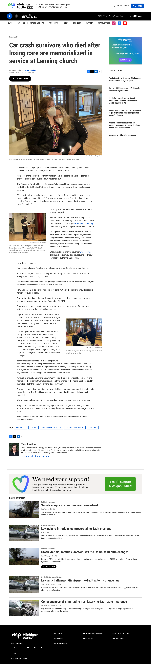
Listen (65, 23)
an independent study (83, 223)
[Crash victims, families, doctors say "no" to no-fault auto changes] (24, 556)
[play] (9, 16)
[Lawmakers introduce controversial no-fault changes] (24, 533)
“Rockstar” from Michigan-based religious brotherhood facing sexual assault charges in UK (123, 100)
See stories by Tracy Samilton (35, 456)
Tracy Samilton (30, 70)
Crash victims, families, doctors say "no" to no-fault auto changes (85, 552)
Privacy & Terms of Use (121, 633)
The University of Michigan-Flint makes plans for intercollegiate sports (124, 79)
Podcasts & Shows (35, 23)
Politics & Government (48, 502)
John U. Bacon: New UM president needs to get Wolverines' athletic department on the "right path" (125, 112)
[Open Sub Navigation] (13, 23)
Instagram (92, 427)
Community (13, 37)
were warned (85, 252)
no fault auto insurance (75, 427)
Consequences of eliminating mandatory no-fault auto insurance (84, 602)
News (9, 23)
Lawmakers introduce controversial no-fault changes (76, 529)
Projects (53, 23)
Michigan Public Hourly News (93, 633)
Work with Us (58, 638)
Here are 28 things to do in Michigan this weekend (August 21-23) (125, 89)
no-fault (33, 427)
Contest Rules (88, 638)
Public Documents (60, 643)
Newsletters (104, 23)
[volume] (16, 16)
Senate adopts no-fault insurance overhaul (69, 505)
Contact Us (58, 633)
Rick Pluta (44, 509)
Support (89, 23)
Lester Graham (45, 605)
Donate (138, 6)
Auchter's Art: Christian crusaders (122, 135)
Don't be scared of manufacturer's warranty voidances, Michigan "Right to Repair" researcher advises (124, 125)
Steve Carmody (46, 584)
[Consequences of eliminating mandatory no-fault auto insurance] (24, 608)
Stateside (20, 23)
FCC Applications (118, 638)
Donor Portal (123, 6)
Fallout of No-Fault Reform (51, 427)
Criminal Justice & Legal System (51, 577)
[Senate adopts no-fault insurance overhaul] (24, 509)
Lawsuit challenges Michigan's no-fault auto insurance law (80, 580)
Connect (77, 23)
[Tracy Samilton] (14, 449)
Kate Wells (44, 556)
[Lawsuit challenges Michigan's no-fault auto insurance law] (24, 584)
